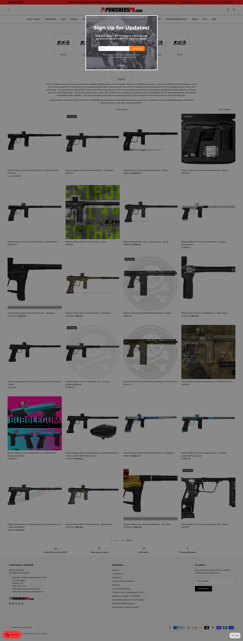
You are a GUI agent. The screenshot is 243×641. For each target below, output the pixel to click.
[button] (153, 18)
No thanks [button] (121, 65)
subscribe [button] (137, 48)
